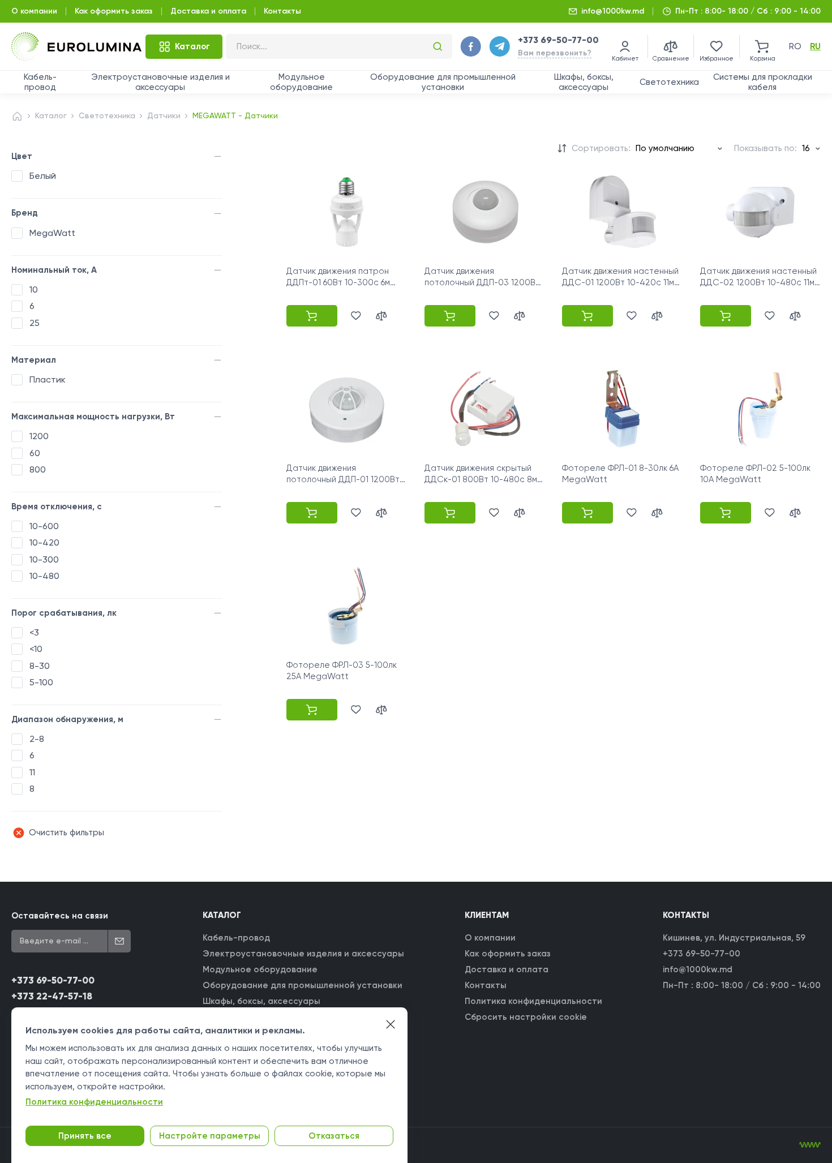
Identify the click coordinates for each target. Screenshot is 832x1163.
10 (33, 289)
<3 (34, 632)
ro (795, 46)
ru (815, 46)
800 (37, 469)
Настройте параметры (209, 1136)
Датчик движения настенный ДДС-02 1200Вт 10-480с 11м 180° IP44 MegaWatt (758, 282)
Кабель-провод (40, 82)
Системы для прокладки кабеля (762, 82)
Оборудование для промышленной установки (443, 82)
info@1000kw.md (612, 11)
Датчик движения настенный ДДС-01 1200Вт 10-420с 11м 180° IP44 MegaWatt (620, 282)
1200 (39, 436)
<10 (35, 648)
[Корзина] (762, 46)
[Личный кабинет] (624, 46)
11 (32, 772)
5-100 (41, 682)
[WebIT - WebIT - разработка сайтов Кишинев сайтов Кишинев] (810, 1145)
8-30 (39, 665)
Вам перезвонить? (554, 53)
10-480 (44, 575)
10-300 (44, 559)
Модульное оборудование (301, 82)
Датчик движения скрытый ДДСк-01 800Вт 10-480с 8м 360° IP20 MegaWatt (480, 479)
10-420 (44, 542)
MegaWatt (52, 233)
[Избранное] (716, 46)
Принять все (84, 1136)
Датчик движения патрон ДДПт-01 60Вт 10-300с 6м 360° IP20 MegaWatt (338, 282)
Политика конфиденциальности (533, 1001)
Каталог (51, 115)
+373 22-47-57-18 (51, 996)
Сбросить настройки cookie (526, 1017)
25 (34, 322)
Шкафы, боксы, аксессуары (584, 82)
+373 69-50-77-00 (558, 40)
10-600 (44, 526)
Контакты (282, 11)
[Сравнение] (670, 46)
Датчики (164, 115)
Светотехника (669, 82)
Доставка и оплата (208, 11)
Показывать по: (765, 148)
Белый (42, 175)
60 (34, 453)
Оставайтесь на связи (59, 916)
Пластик (47, 379)
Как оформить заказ (114, 11)
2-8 (36, 738)
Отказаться (333, 1136)
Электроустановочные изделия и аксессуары (160, 82)
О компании (34, 11)
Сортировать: (601, 148)
